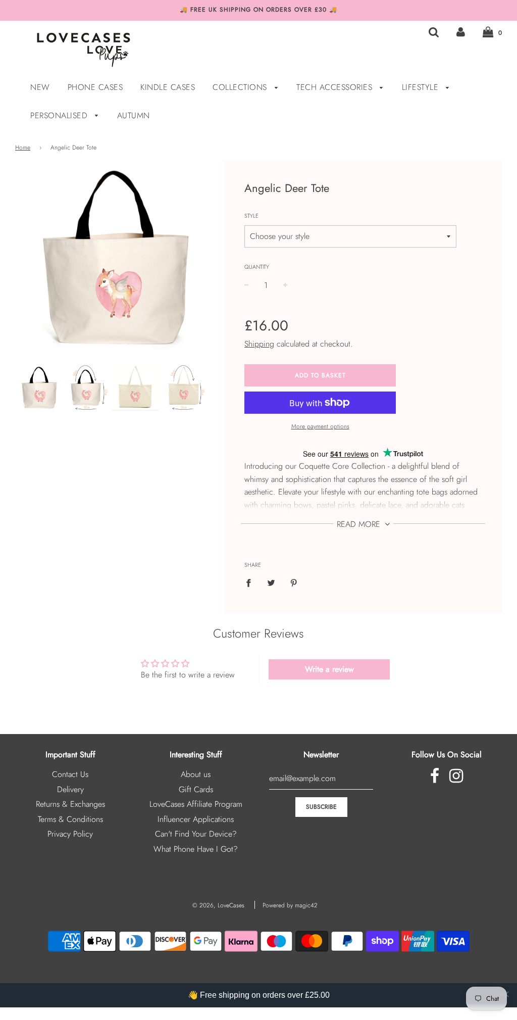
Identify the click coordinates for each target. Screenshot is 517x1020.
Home (22, 147)
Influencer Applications (196, 819)
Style (251, 216)
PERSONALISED (60, 115)
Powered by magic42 (290, 905)
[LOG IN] (460, 32)
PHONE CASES (95, 87)
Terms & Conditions (70, 819)
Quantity (256, 267)
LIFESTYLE (421, 87)
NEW (40, 87)
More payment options (320, 426)
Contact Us (70, 774)
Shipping (259, 344)
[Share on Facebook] (251, 582)
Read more (360, 524)
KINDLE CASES (167, 87)
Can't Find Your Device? (196, 834)
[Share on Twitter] (271, 582)
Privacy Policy (70, 834)
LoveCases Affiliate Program (195, 804)
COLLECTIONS (241, 87)
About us (196, 774)
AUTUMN (133, 115)
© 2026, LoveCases (218, 905)
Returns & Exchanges (70, 804)
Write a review (329, 669)
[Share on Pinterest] (294, 582)
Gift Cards (196, 789)
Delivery (70, 789)
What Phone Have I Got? (195, 849)
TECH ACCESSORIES (335, 87)
